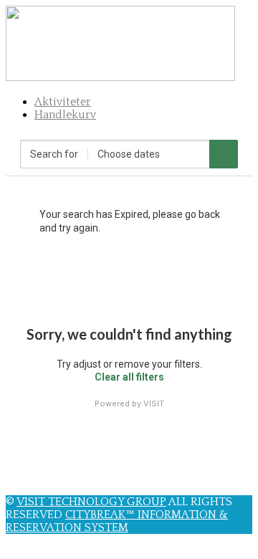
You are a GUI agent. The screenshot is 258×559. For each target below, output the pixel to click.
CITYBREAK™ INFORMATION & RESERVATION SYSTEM (117, 521)
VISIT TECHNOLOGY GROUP (91, 501)
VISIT (153, 403)
